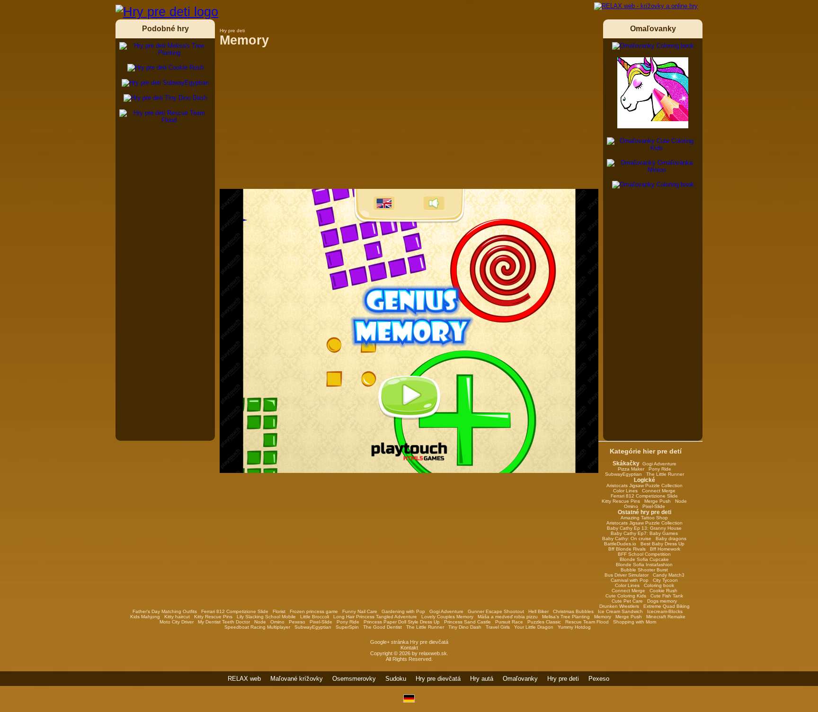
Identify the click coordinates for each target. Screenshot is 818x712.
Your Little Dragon (533, 627)
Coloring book (659, 585)
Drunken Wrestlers (619, 606)
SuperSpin (347, 627)
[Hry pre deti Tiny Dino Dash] (165, 98)
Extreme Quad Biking (666, 606)
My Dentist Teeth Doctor (224, 621)
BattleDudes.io (620, 543)
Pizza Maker (631, 469)
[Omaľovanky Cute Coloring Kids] (653, 144)
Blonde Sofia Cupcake (644, 559)
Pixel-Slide (653, 506)
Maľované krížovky (296, 678)
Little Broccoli (314, 616)
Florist (279, 611)
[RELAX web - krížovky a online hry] (646, 6)
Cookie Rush (663, 590)
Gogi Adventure (659, 463)
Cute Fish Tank (666, 595)
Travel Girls (498, 627)
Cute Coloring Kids (625, 595)
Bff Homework (665, 549)
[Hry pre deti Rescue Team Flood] (165, 116)
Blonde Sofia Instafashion (644, 564)
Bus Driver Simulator (627, 575)
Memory (602, 616)
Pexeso (297, 621)
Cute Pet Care (627, 601)
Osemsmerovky (354, 678)
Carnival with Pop (630, 580)
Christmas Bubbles (573, 611)
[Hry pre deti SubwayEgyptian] (165, 83)
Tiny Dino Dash (464, 627)
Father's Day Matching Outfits (165, 611)
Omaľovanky (520, 678)
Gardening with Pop (403, 611)
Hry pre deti (563, 678)
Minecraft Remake (665, 616)
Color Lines (625, 490)
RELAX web (244, 678)
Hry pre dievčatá (438, 678)
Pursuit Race (509, 621)
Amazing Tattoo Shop (644, 517)
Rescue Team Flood (587, 621)
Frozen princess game (314, 611)
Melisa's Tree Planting (566, 616)
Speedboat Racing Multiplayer (257, 627)
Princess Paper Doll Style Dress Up (402, 621)
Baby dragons (671, 538)
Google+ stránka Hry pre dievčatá (409, 642)
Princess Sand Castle (467, 621)
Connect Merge (659, 490)
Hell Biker (538, 611)
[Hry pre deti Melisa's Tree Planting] (165, 49)
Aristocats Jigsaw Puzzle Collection (644, 485)
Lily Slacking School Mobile (266, 616)
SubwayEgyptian (623, 474)
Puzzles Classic (544, 621)
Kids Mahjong (145, 616)
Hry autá (481, 678)
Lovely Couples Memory (447, 616)
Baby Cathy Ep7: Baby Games (644, 533)
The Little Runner (665, 474)
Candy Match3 (669, 575)
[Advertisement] (409, 122)
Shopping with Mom (634, 621)
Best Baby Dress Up (662, 543)
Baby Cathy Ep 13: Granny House (644, 528)
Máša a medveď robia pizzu (508, 616)
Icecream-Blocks (665, 611)
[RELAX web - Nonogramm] (409, 700)
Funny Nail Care (359, 611)
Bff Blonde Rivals (627, 549)
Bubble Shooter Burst (644, 569)
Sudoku (395, 678)
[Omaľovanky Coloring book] (653, 46)
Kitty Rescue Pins (621, 501)
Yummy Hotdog (574, 627)
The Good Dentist (382, 627)
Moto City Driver (177, 621)
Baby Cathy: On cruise (626, 538)
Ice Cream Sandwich (620, 611)
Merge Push (657, 501)
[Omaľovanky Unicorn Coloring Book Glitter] (652, 93)
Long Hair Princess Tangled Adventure (375, 616)
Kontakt (409, 647)
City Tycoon (665, 580)
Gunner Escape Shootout (496, 611)
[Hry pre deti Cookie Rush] (165, 67)
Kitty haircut (177, 616)
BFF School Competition (644, 554)
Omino (631, 506)
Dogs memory (662, 601)
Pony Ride (660, 469)
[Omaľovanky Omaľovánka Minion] (653, 166)
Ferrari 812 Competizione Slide (644, 495)
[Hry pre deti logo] (167, 12)
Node (681, 501)
